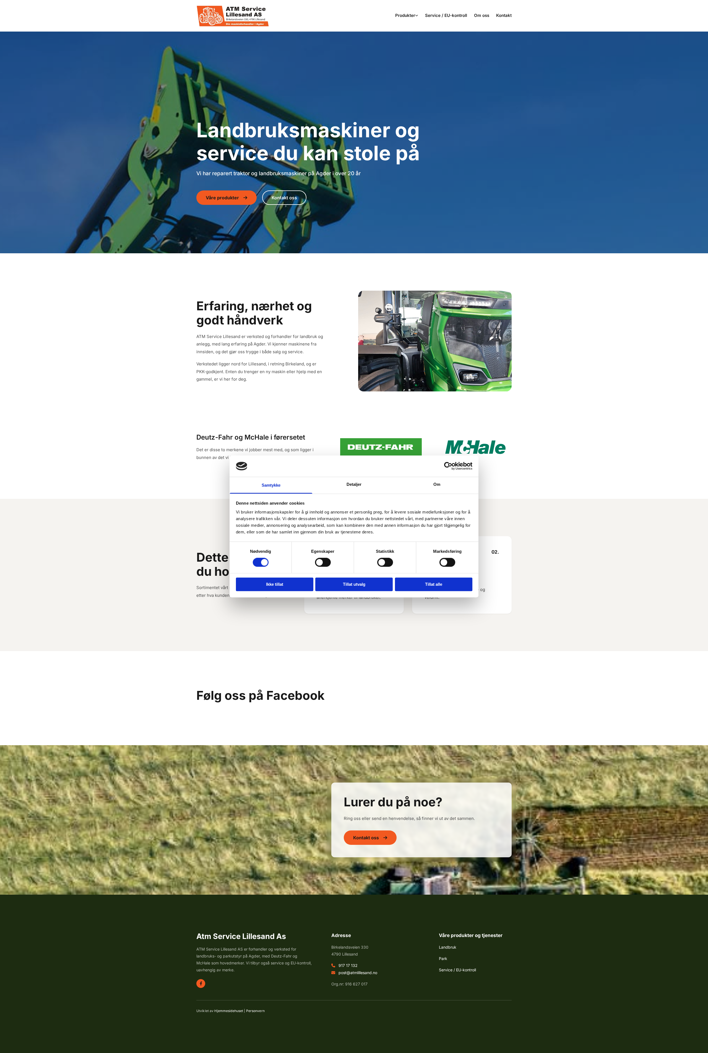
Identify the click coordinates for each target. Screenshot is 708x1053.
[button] (226, 197)
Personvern (255, 1011)
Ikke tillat (274, 584)
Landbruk (447, 947)
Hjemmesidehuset (228, 1011)
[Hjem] (232, 16)
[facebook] (200, 983)
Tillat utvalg (354, 584)
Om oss (481, 15)
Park (443, 958)
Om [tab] (436, 484)
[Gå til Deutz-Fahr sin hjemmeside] (381, 447)
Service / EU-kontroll (446, 15)
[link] (403, 15)
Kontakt (504, 15)
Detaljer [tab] (354, 484)
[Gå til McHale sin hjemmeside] (475, 447)
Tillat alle (433, 584)
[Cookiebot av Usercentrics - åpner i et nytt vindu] (448, 466)
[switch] (323, 562)
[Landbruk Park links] (416, 15)
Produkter (405, 15)
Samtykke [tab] (271, 485)
